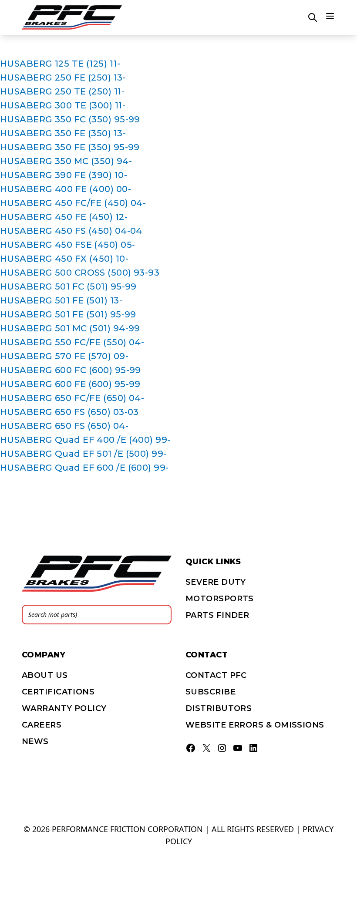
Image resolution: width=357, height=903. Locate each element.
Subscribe (210, 692)
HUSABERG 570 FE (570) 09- (64, 356)
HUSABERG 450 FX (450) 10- (64, 258)
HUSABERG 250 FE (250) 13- (63, 77)
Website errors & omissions (254, 725)
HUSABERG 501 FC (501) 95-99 (68, 286)
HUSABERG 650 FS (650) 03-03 (69, 412)
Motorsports (219, 598)
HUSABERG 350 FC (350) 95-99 (70, 119)
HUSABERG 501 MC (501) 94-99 (70, 328)
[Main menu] (330, 16)
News (35, 741)
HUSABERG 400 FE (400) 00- (65, 189)
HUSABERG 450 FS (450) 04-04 (71, 231)
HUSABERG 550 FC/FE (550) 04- (72, 342)
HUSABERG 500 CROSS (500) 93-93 (79, 272)
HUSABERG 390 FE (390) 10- (63, 175)
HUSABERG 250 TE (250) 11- (62, 91)
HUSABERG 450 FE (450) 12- (64, 217)
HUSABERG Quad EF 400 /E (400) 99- (85, 440)
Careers (41, 725)
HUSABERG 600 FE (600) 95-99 (70, 384)
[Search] (162, 614)
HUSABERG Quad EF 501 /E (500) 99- (83, 453)
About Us (45, 675)
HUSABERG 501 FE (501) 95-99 (68, 314)
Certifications (58, 692)
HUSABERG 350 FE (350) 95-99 (70, 147)
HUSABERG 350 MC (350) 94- (66, 161)
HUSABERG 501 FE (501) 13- (61, 300)
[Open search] (312, 17)
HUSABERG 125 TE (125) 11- (60, 63)
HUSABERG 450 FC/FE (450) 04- (73, 203)
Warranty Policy (64, 708)
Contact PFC (216, 675)
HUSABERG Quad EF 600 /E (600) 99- (84, 467)
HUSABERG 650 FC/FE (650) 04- (72, 398)
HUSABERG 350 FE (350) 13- (63, 133)
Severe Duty (215, 582)
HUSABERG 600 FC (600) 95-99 (70, 370)
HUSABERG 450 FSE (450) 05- (67, 244)
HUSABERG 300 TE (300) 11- (62, 105)
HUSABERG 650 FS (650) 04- (64, 426)
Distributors (218, 708)
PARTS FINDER (217, 615)
